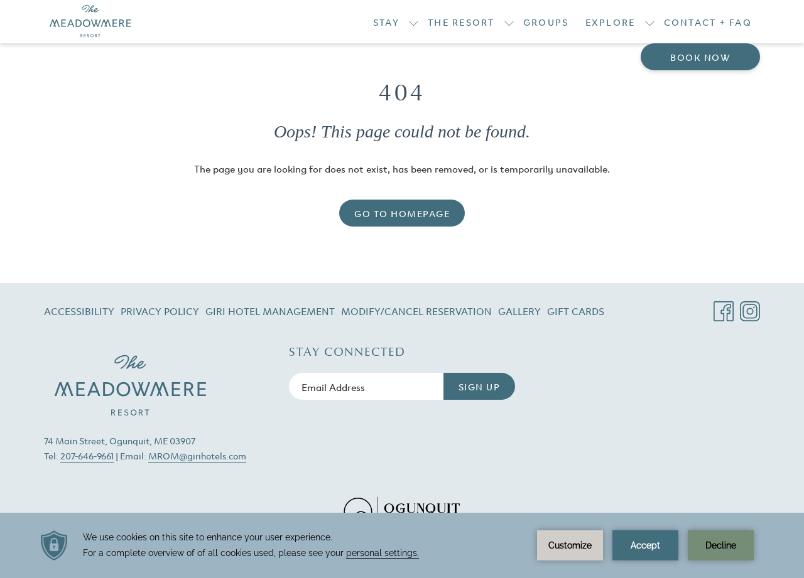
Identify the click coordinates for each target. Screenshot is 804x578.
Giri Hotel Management (270, 313)
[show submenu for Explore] (650, 21)
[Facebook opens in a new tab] (724, 306)
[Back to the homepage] (90, 21)
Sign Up (480, 386)
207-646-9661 (87, 455)
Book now (700, 56)
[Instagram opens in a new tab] (750, 306)
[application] (402, 545)
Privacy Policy (160, 311)
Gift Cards (575, 313)
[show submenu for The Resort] (509, 21)
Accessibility (79, 311)
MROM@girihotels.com (197, 455)
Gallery (519, 311)
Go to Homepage (402, 213)
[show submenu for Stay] (414, 21)
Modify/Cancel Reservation (416, 313)
